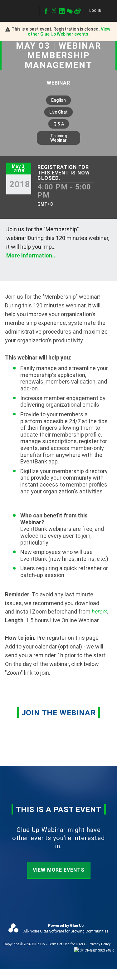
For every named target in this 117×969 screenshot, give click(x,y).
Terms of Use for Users (66, 944)
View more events (59, 870)
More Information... (31, 255)
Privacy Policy (99, 944)
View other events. (69, 32)
